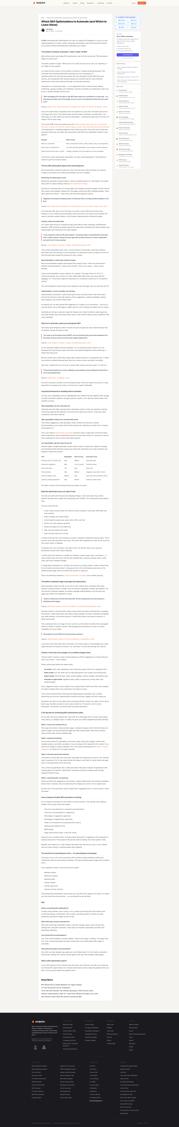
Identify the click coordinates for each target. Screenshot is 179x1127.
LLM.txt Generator (65, 1088)
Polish (134, 27)
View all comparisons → (96, 1100)
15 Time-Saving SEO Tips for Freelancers (55, 988)
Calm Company (133, 1027)
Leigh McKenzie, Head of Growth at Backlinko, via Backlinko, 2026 (70, 639)
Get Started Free (128, 54)
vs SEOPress (93, 1091)
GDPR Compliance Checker (68, 1069)
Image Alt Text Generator (67, 1066)
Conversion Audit (37, 1075)
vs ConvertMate (94, 1085)
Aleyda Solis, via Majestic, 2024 (58, 378)
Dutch (134, 23)
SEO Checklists (36, 1088)
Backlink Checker (65, 1094)
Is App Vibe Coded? (66, 1097)
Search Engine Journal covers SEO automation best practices (87, 127)
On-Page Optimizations (91, 1027)
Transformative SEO (68, 1037)
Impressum (132, 1043)
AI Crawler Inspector (38, 1091)
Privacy (131, 1031)
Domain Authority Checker (68, 1072)
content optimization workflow (76, 575)
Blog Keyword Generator (67, 1085)
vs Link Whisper (94, 1078)
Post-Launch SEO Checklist (128, 1097)
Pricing (82, 3)
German (121, 23)
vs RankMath (93, 1088)
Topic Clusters (124, 1078)
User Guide (110, 1031)
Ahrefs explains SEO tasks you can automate (91, 124)
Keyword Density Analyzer (39, 1066)
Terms (131, 1037)
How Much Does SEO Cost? (128, 1091)
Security (109, 1037)
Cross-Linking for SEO (69, 1031)
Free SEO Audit (36, 1072)
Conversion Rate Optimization (129, 1075)
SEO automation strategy (78, 184)
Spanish (121, 20)
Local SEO (123, 1072)
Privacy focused (67, 1034)
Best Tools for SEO (125, 1107)
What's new (110, 1024)
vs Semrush (93, 1069)
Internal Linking (89, 1024)
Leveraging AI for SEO (69, 1040)
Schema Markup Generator (39, 1069)
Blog (42, 18)
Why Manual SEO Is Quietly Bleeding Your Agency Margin (61, 985)
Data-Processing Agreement (137, 1034)
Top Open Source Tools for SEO (129, 1110)
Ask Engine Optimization (70, 1049)
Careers (131, 1040)
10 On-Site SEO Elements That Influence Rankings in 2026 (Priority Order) (67, 991)
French (134, 20)
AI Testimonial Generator (39, 1078)
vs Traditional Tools (95, 1097)
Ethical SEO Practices (126, 1104)
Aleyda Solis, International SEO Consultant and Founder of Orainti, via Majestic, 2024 (77, 107)
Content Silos (124, 1088)
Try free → (142, 3)
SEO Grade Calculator (66, 1078)
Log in (134, 3)
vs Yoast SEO (93, 1075)
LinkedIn (139, 1123)
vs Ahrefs (92, 1066)
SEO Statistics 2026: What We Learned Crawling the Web (61, 997)
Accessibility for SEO (126, 1094)
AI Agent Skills (111, 1043)
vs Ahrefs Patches (95, 1094)
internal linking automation (63, 433)
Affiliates (109, 1027)
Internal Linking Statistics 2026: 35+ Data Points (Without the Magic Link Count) (69, 994)
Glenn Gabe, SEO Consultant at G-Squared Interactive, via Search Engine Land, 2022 (77, 206)
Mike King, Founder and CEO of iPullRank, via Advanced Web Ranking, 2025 (74, 606)
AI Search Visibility (90, 1040)
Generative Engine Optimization (129, 1085)
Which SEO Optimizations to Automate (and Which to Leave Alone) (67, 18)
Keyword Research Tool (67, 1075)
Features (66, 3)
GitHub (109, 1040)
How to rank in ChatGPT (127, 1100)
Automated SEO (67, 1027)
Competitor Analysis (91, 1037)
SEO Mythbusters (65, 1091)
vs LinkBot (92, 1082)
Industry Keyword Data (66, 1082)
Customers (100, 3)
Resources (90, 3)
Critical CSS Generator (38, 1085)
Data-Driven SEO (68, 1024)
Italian (121, 27)
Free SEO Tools (36, 1062)
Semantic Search (125, 1069)
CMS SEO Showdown (38, 1094)
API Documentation (112, 1034)
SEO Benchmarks (37, 1082)
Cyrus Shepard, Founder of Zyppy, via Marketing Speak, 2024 (69, 245)
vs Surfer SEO (94, 1072)
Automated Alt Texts (91, 1034)
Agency (75, 3)
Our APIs (109, 3)
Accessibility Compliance (92, 1031)
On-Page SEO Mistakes (127, 1082)
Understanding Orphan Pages (129, 1066)
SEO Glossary (124, 1113)
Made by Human (134, 1024)
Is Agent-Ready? (36, 1097)
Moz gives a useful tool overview (53, 127)
